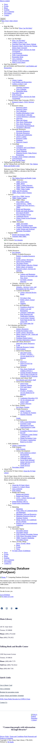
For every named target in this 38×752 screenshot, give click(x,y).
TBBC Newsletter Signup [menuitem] (24, 225)
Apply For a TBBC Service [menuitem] (21, 196)
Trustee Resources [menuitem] (22, 409)
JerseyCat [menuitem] (19, 360)
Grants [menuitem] (14, 416)
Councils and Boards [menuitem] (23, 291)
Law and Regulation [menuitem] (22, 305)
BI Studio (10, 742)
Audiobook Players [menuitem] (22, 216)
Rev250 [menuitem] (22, 433)
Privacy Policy (4, 736)
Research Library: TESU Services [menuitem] (23, 102)
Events (6, 6)
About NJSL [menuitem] (8, 469)
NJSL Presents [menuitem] (16, 95)
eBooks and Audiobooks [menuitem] (24, 135)
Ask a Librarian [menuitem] (17, 59)
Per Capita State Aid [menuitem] (26, 323)
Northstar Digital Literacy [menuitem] (24, 338)
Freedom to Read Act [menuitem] (27, 307)
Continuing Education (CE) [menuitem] (29, 398)
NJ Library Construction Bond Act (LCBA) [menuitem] (28, 441)
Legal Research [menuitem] (17, 53)
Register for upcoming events (9, 692)
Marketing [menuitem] (15, 507)
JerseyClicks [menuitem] (24, 383)
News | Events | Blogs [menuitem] (19, 541)
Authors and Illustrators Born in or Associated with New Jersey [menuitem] (28, 276)
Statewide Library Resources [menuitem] (21, 342)
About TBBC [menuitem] (12, 176)
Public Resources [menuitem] (13, 250)
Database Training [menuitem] (26, 385)
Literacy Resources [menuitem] (18, 327)
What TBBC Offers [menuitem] (18, 200)
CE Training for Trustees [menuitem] (28, 413)
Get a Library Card (6, 685)
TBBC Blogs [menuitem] (20, 183)
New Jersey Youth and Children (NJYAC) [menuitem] (27, 370)
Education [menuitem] (19, 396)
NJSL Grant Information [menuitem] (20, 55)
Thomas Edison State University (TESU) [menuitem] (21, 100)
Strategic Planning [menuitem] (26, 414)
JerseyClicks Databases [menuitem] (23, 261)
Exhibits (6, 10)
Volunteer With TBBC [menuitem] (19, 236)
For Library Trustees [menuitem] (18, 405)
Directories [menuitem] (19, 272)
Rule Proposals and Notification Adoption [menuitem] (27, 315)
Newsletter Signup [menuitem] (18, 93)
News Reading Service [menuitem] (23, 214)
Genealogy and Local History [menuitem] (25, 147)
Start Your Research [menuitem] (10, 64)
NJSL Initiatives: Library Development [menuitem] (28, 453)
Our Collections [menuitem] (21, 111)
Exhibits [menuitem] (6, 558)
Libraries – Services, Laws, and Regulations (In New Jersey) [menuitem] (26, 288)
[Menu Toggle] (3, 23)
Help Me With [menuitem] (8, 26)
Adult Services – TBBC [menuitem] (24, 203)
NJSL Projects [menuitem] (16, 447)
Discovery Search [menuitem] (22, 142)
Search (3, 19)
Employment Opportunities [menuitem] (20, 503)
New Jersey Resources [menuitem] (23, 124)
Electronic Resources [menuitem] (19, 129)
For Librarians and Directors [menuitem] (17, 325)
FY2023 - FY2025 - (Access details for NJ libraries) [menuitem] (27, 356)
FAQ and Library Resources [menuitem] (25, 388)
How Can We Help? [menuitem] (25, 28)
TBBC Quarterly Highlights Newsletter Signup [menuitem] (25, 539)
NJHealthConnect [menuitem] (26, 458)
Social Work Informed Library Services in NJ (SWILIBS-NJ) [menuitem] (27, 462)
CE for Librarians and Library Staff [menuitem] (27, 401)
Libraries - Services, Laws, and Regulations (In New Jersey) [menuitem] (22, 284)
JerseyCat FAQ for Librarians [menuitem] (26, 364)
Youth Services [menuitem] (21, 367)
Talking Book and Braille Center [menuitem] (14, 162)
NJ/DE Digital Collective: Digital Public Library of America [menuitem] (26, 266)
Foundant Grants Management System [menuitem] (27, 424)
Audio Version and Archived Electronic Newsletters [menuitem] (25, 230)
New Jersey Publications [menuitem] (24, 122)
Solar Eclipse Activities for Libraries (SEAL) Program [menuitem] (28, 375)
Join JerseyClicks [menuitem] (25, 352)
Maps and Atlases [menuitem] (21, 120)
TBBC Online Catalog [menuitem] (19, 198)
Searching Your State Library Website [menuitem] (24, 44)
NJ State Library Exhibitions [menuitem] (21, 551)
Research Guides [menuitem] (21, 138)
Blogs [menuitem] (18, 545)
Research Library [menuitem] (17, 106)
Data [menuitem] (17, 296)
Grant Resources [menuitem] (21, 420)
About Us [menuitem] (11, 483)
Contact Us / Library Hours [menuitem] (21, 487)
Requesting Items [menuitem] (17, 57)
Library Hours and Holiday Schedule (12, 695)
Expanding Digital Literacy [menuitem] (29, 431)
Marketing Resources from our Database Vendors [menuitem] (26, 517)
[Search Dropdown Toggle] (1, 23)
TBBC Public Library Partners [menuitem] (22, 193)
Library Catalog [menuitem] (17, 80)
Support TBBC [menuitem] (13, 233)
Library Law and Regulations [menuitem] (25, 310)
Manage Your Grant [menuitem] (22, 429)
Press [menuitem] (9, 505)
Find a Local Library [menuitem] (18, 62)
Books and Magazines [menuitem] (23, 209)
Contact (6, 15)
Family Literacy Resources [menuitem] (24, 260)
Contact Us (3, 702)
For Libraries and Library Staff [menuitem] (22, 378)
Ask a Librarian (9, 11)
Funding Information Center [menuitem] (25, 113)
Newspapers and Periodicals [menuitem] (25, 126)
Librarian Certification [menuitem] (27, 312)
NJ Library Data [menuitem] (25, 298)
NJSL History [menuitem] (16, 490)
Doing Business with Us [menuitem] (20, 501)
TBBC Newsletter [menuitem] (18, 222)
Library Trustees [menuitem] (25, 411)
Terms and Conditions (17, 736)
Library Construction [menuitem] (19, 445)
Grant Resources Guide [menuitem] (27, 427)
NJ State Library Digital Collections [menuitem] (23, 157)
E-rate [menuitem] (18, 345)
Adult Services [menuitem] (25, 456)
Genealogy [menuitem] (15, 144)
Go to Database (5, 595)
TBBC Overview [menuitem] (17, 180)
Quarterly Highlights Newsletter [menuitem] (26, 227)
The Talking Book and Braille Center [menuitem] (24, 178)
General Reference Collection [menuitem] (25, 116)
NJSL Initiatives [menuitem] (13, 444)
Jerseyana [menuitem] (19, 118)
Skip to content (5, 1)
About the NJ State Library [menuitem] (20, 485)
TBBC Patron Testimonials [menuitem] (25, 187)
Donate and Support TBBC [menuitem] (21, 234)
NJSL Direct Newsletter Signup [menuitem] (26, 536)
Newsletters (8, 13)
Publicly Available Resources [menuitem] (21, 254)
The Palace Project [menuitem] (22, 263)
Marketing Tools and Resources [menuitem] (26, 514)
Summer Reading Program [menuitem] (28, 372)
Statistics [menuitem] (23, 303)
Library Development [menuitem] (23, 451)
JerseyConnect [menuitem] (21, 349)
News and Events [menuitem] (13, 527)
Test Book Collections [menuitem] (23, 127)
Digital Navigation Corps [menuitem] (24, 331)
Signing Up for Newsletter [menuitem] (20, 60)
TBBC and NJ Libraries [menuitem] (20, 191)
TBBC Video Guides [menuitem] (23, 189)
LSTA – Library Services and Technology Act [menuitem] (25, 499)
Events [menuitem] (18, 258)
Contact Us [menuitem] (7, 563)
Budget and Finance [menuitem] (18, 492)
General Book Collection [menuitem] (24, 115)
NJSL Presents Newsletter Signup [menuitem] (27, 534)
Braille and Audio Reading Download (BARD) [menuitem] (24, 212)
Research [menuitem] (11, 104)
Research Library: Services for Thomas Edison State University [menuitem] (24, 47)
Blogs (6, 8)
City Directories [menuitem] (21, 149)
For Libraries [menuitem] (8, 238)
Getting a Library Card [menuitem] (19, 42)
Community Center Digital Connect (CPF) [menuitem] (28, 435)
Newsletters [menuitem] (8, 561)
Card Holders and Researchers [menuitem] (22, 82)
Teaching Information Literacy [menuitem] (26, 340)
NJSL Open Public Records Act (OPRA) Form (15, 699)
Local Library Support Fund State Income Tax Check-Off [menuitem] (27, 319)
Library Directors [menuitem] (25, 403)
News (6, 4)
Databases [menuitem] (19, 140)
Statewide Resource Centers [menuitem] (25, 347)
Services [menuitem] (10, 78)
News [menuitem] (18, 549)
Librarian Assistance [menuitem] (18, 86)
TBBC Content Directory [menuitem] (24, 185)
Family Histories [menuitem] (21, 151)
